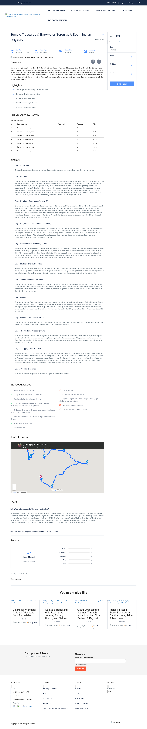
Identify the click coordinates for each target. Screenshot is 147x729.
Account (78, 688)
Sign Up (130, 3)
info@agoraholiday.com (24, 3)
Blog (44, 693)
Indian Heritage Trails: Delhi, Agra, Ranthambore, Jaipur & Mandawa (121, 614)
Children (113, 64)
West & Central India (80, 10)
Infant (112, 72)
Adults (112, 55)
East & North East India (105, 10)
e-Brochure (46, 703)
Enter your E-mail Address (84, 658)
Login (122, 3)
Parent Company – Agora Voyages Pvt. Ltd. (56, 709)
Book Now (122, 84)
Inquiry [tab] (118, 42)
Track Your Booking (81, 703)
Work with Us (47, 698)
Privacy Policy (79, 698)
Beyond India (126, 10)
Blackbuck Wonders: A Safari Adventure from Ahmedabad (24, 612)
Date (111, 47)
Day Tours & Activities (57, 20)
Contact (77, 693)
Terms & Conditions (81, 708)
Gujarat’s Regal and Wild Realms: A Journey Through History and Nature (56, 614)
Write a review (16, 579)
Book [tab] (110, 42)
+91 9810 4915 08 (111, 3)
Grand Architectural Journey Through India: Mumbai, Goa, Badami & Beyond (89, 614)
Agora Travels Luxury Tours (126, 703)
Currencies (111, 688)
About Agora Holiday (50, 688)
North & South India (56, 10)
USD (139, 3)
